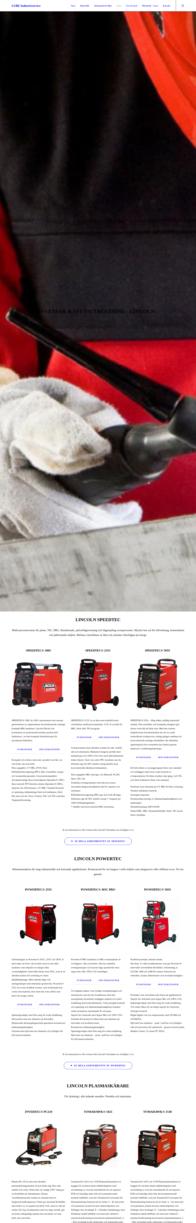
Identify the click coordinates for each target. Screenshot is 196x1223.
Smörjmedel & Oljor (103, 6)
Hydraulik (84, 6)
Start (73, 6)
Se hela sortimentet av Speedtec (100, 841)
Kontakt (166, 6)
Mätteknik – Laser (150, 6)
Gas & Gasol (131, 6)
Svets (119, 6)
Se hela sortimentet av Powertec (100, 1065)
